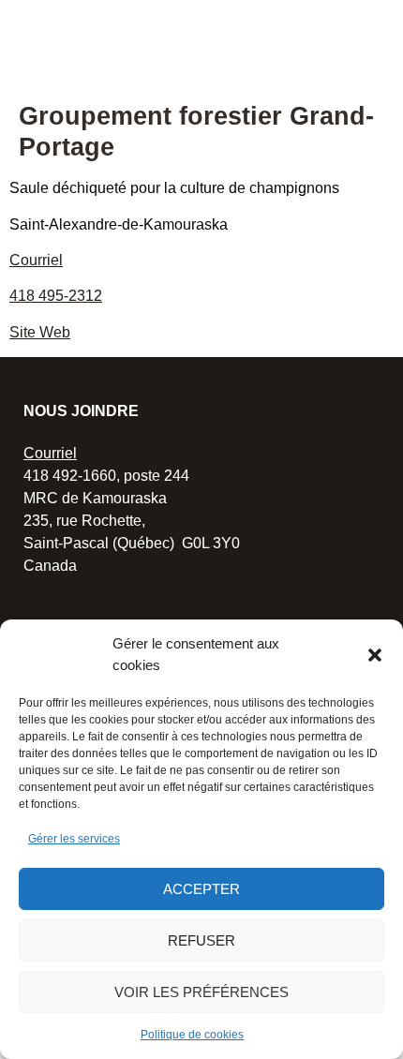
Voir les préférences (201, 992)
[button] (375, 655)
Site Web (39, 332)
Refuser (201, 940)
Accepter (201, 889)
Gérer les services (74, 838)
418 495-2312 (55, 296)
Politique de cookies (192, 1034)
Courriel (36, 260)
